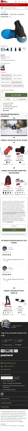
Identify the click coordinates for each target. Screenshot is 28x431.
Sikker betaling (8, 345)
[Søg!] (25, 8)
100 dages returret (7, 105)
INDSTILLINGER (14, 226)
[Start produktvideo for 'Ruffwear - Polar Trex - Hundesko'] (3, 49)
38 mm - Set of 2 (6, 75)
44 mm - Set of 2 (17, 75)
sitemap (22, 425)
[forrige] (2, 153)
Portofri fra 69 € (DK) (8, 103)
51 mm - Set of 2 (6, 79)
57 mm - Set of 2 (17, 79)
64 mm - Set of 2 (6, 82)
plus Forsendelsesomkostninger (8, 60)
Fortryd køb (5, 407)
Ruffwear (4, 14)
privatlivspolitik (10, 221)
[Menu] (2, 7)
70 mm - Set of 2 (16, 82)
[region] (14, 215)
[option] (14, 31)
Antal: (2, 91)
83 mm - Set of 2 (17, 86)
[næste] (25, 153)
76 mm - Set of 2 (6, 86)
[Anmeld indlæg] (10, 252)
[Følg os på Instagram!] (3, 394)
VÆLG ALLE (14, 229)
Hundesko (4, 12)
